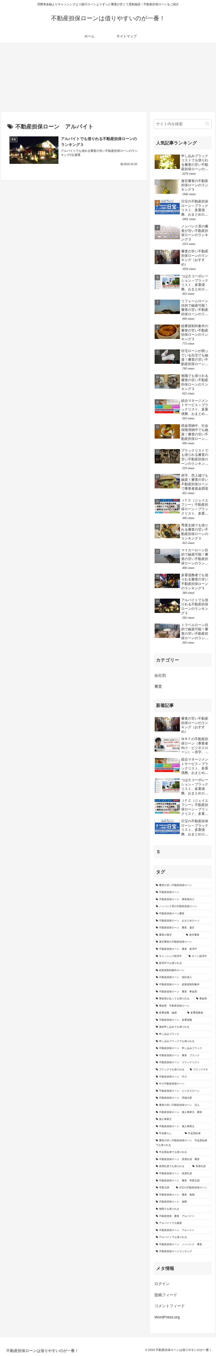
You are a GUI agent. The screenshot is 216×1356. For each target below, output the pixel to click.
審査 (158, 686)
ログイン (162, 1284)
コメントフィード (169, 1306)
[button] (207, 123)
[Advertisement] (108, 77)
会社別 (160, 675)
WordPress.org (167, 1317)
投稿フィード (165, 1295)
